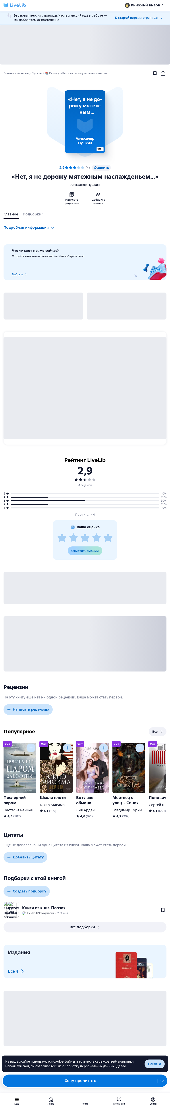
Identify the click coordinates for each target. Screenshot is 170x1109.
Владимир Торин (127, 810)
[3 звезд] (85, 538)
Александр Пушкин (85, 185)
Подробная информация (26, 227)
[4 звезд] (78, 167)
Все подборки (82, 927)
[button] (85, 121)
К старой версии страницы (136, 18)
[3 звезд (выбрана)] (74, 167)
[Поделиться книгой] (162, 73)
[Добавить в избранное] (154, 73)
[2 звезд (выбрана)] (70, 167)
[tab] (11, 215)
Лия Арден (85, 810)
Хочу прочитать (80, 1080)
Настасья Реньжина (21, 810)
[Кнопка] (31, 748)
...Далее (120, 1066)
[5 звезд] (82, 167)
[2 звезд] (73, 538)
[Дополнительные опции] (162, 1081)
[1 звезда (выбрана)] (66, 167)
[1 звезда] (62, 538)
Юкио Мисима (52, 805)
